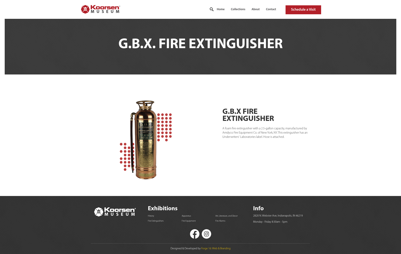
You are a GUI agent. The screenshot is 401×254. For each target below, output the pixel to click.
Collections (238, 9)
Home (221, 9)
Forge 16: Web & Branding (216, 248)
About (256, 9)
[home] (100, 9)
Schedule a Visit (303, 10)
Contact (271, 9)
